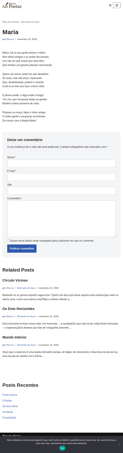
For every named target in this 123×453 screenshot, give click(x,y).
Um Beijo (7, 412)
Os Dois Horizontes (18, 309)
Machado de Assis (30, 22)
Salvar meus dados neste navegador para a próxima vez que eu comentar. (52, 240)
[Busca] (110, 5)
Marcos (10, 39)
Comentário (14, 198)
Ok (62, 448)
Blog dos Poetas (10, 22)
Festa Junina (9, 394)
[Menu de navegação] (117, 5)
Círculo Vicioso (15, 280)
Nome (11, 157)
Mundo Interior (14, 337)
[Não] (119, 444)
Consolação (9, 417)
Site (9, 184)
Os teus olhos (10, 406)
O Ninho (7, 400)
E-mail (11, 171)
